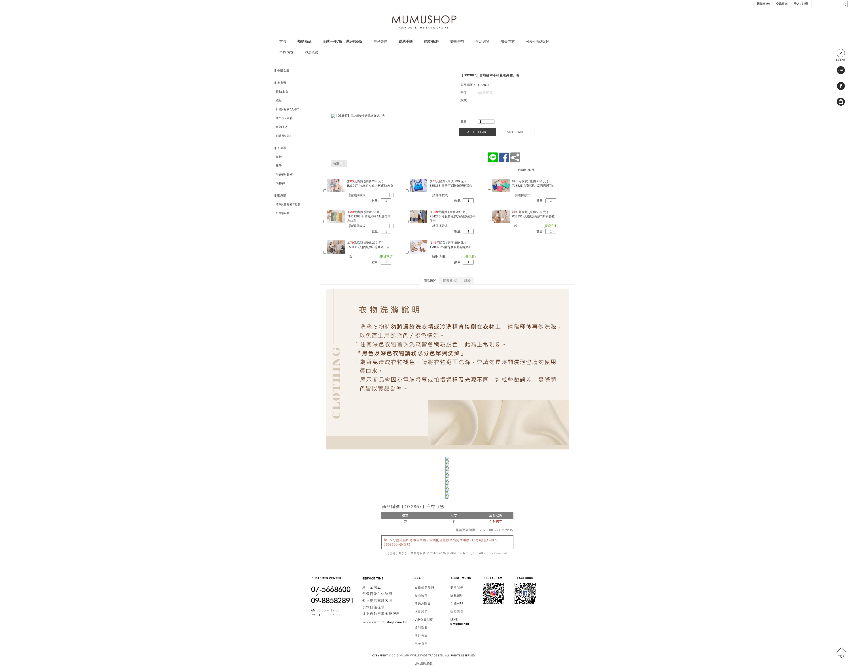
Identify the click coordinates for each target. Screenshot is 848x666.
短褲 (278, 157)
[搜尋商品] (845, 4)
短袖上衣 (281, 127)
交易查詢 (781, 3)
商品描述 (430, 280)
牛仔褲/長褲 (283, 174)
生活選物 (482, 41)
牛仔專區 (380, 41)
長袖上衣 (281, 91)
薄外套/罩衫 (283, 118)
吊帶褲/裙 (282, 213)
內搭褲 (279, 183)
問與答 (450, 280)
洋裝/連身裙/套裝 (287, 204)
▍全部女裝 (282, 70)
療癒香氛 (457, 41)
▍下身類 (280, 148)
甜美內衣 (508, 41)
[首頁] (424, 21)
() (763, 3)
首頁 (282, 41)
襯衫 (278, 100)
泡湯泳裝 (312, 52)
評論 (467, 280)
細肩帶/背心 (283, 136)
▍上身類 (280, 83)
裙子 (278, 165)
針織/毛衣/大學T (286, 109)
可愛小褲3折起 (537, 41)
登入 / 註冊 (801, 3)
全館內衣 (286, 52)
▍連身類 (280, 195)
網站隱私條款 (424, 663)
